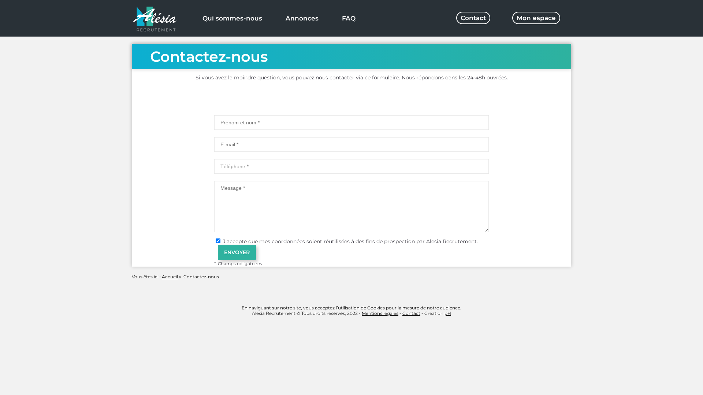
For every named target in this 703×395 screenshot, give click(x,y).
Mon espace (536, 18)
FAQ (349, 18)
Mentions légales (380, 313)
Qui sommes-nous (232, 18)
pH (448, 313)
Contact (473, 18)
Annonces (302, 18)
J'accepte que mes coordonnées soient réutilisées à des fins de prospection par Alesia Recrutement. (350, 241)
